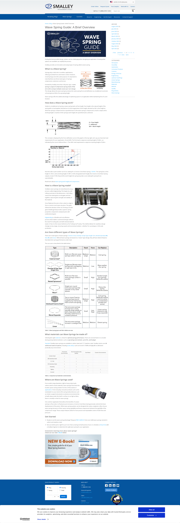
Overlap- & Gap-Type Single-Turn (85, 235)
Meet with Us (124, 6)
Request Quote (104, 6)
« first (114, 52)
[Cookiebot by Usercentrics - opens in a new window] (25, 519)
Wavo (47, 238)
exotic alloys (70, 345)
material (57, 338)
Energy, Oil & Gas (116, 73)
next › (123, 55)
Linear (54, 238)
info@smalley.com (86, 492)
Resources (117, 17)
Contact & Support (127, 17)
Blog (51, 23)
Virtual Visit (103, 425)
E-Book (60, 433)
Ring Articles (115, 91)
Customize (150, 515)
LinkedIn (110, 485)
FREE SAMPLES (80, 420)
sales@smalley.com (86, 497)
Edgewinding (48, 217)
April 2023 (114, 34)
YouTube (114, 485)
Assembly (114, 65)
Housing (63, 487)
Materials (114, 84)
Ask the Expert (107, 17)
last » (127, 55)
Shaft (62, 490)
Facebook (106, 485)
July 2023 (114, 29)
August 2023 (115, 26)
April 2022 (114, 48)
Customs (79, 17)
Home (46, 23)
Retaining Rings (52, 17)
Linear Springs (116, 80)
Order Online (94, 6)
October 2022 (115, 41)
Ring (50, 487)
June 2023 (114, 31)
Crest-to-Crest (72, 235)
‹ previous (120, 52)
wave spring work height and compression (67, 181)
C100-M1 (93, 171)
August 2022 (115, 44)
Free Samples (115, 6)
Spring (50, 490)
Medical (114, 86)
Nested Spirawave (101, 235)
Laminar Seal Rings (117, 78)
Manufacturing (116, 82)
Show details (41, 519)
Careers (132, 6)
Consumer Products (117, 69)
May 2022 (114, 46)
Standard (47, 343)
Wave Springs (67, 17)
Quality (114, 88)
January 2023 (115, 39)
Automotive (115, 67)
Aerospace (115, 63)
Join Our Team (85, 503)
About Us (89, 17)
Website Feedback (111, 490)
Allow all (151, 510)
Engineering (97, 17)
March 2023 (115, 36)
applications (48, 390)
